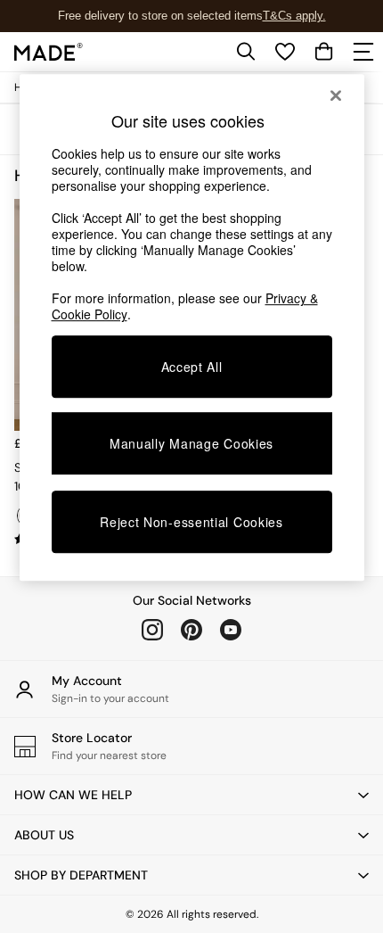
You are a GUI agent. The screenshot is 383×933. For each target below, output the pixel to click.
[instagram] (152, 629)
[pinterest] (191, 629)
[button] (191, 794)
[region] (192, 327)
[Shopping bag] (324, 51)
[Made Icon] (48, 52)
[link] (245, 51)
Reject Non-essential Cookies (191, 522)
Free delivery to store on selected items (160, 15)
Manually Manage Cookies (191, 443)
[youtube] (230, 629)
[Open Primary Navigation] (363, 51)
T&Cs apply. (294, 15)
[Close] (335, 95)
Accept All (192, 367)
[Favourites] (285, 51)
